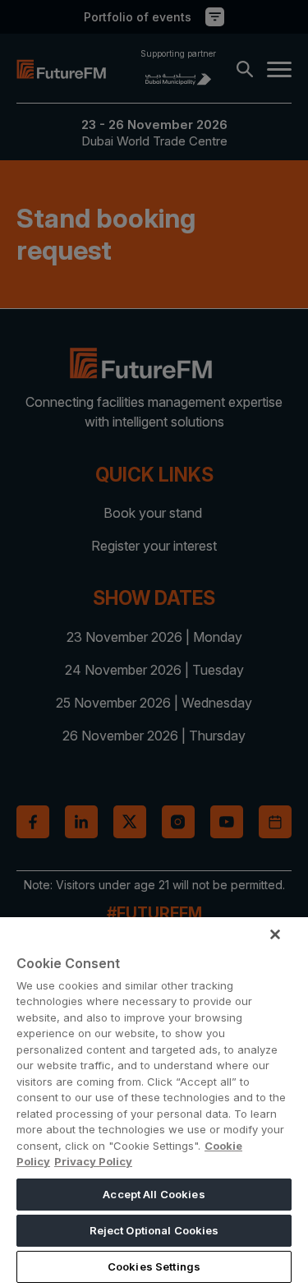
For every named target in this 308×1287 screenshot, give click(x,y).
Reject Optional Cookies (154, 1230)
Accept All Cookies (154, 1194)
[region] (154, 1102)
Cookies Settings (154, 1266)
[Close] (275, 934)
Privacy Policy (93, 1161)
